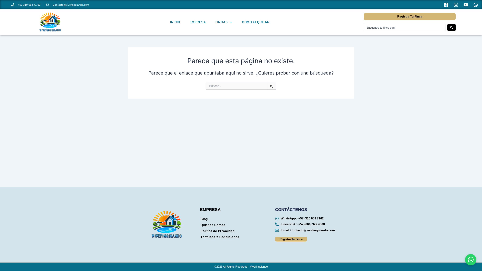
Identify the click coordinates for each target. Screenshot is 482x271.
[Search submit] (451, 27)
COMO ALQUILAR (255, 22)
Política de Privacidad (218, 231)
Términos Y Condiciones (220, 237)
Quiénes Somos (213, 225)
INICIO (175, 22)
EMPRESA (198, 22)
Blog (204, 219)
